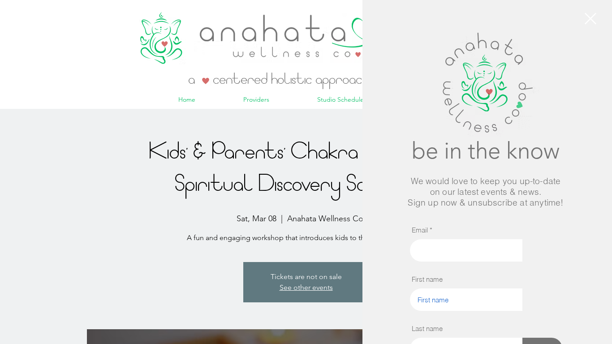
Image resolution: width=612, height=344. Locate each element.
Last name (427, 328)
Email (420, 230)
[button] (590, 19)
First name (427, 279)
